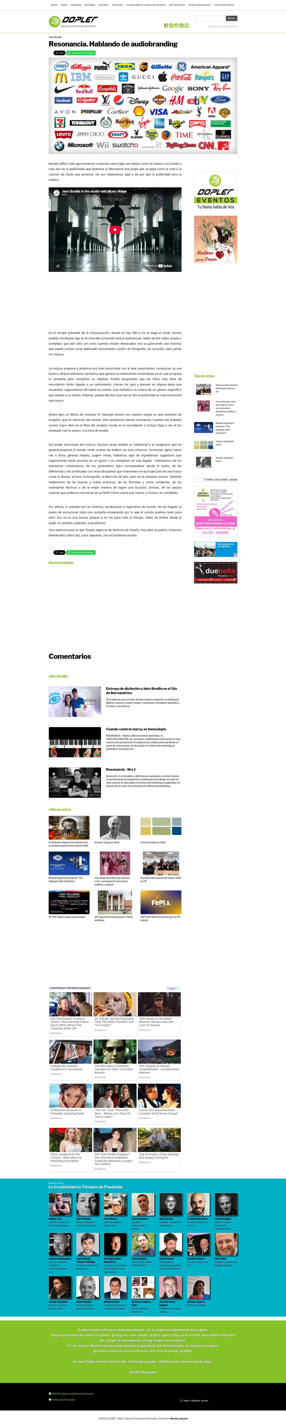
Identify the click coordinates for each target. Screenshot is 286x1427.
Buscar (231, 18)
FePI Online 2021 (177, 4)
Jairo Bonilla (55, 37)
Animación (103, 4)
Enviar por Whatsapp (83, 53)
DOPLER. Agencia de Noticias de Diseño (73, 1393)
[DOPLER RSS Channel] (182, 26)
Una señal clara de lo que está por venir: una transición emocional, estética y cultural (112, 881)
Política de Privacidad (63, 1399)
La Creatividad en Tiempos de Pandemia (146, 4)
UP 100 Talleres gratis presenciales (67, 917)
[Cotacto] (187, 26)
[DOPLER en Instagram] (176, 26)
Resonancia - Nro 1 (121, 769)
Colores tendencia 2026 (153, 842)
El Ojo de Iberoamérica (200, 4)
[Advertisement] (115, 300)
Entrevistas (117, 4)
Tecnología (89, 4)
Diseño (64, 4)
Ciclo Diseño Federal (224, 4)
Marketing (76, 4)
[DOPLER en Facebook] (166, 26)
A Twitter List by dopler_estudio (220, 479)
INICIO (54, 4)
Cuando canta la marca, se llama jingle (136, 729)
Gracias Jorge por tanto (107, 842)
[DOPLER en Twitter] (171, 26)
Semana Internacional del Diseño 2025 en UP (226, 388)
